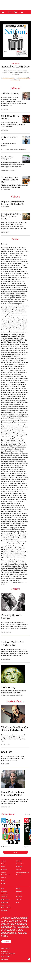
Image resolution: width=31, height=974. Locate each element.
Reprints (18, 875)
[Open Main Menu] (3, 11)
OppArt (3, 877)
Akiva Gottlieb (5, 744)
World (3, 866)
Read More (15, 580)
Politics (3, 864)
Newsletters (4, 910)
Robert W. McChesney (17, 695)
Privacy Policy (5, 949)
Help (2, 956)
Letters (4, 244)
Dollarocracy (8, 687)
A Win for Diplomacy (10, 93)
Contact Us (4, 894)
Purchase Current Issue (8, 78)
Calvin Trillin (5, 207)
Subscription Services (22, 872)
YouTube (18, 899)
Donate (6, 942)
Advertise (4, 896)
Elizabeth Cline (5, 659)
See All (15, 852)
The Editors (4, 109)
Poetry (3, 880)
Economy (4, 869)
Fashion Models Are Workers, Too (12, 643)
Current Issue (20, 864)
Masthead (19, 866)
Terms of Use (5, 951)
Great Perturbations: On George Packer (12, 793)
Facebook (19, 891)
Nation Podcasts (6, 908)
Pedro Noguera (5, 190)
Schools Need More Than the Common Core (9, 179)
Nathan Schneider (6, 632)
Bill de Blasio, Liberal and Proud (10, 117)
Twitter (18, 894)
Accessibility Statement (8, 954)
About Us (4, 891)
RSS (17, 902)
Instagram (19, 896)
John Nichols (5, 695)
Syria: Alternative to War (9, 138)
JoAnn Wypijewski (16, 583)
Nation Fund (4, 959)
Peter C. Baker (5, 764)
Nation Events (5, 899)
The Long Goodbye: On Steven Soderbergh (14, 729)
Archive (18, 869)
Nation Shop (4, 902)
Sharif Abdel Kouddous (7, 170)
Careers (7, 956)
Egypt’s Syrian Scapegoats (7, 157)
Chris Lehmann (5, 807)
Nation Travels (5, 905)
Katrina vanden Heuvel (19, 149)
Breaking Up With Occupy (11, 616)
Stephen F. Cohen (6, 149)
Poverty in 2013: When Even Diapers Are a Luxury (11, 216)
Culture (3, 872)
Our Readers (4, 583)
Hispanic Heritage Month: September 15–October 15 (12, 202)
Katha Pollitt (5, 232)
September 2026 (6, 847)
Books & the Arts (6, 875)
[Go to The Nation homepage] (15, 12)
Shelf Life (6, 752)
